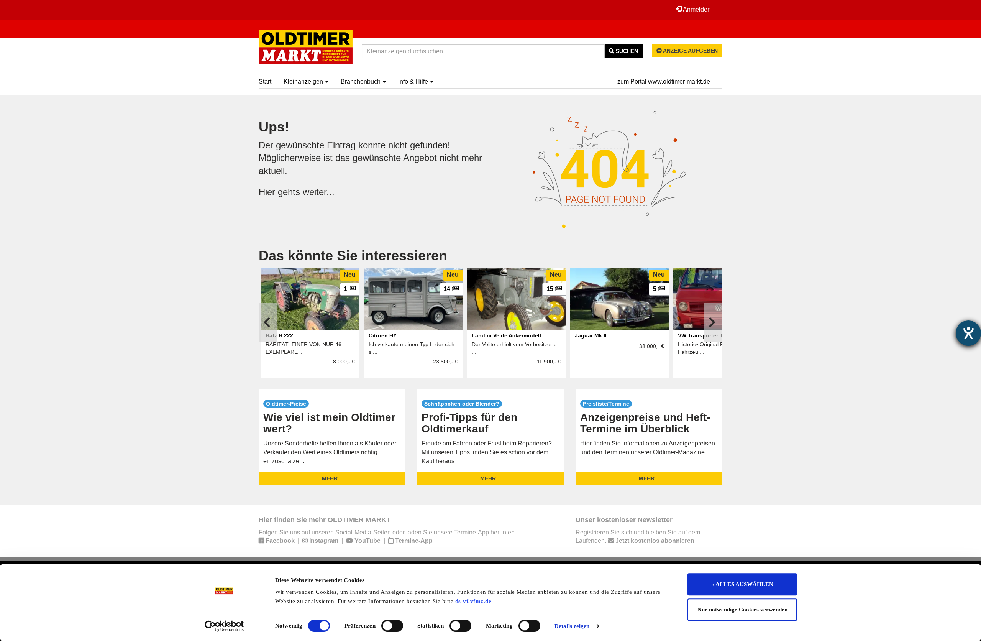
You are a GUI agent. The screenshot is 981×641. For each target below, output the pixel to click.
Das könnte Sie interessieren (353, 255)
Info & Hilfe (414, 81)
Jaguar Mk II (591, 335)
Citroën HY (383, 335)
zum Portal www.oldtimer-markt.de (663, 81)
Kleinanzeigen (304, 81)
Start (265, 81)
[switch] (392, 626)
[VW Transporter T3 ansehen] (722, 299)
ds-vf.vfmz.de (473, 601)
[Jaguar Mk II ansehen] (619, 299)
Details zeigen (571, 626)
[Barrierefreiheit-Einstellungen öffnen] (968, 333)
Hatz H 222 (279, 335)
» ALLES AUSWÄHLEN (742, 584)
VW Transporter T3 (702, 335)
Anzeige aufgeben (690, 51)
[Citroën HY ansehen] (413, 299)
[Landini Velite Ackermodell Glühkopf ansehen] (516, 299)
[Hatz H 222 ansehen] (310, 299)
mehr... (332, 478)
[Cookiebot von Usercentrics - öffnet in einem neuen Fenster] (224, 626)
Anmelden (696, 9)
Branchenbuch (361, 81)
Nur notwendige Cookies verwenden (742, 609)
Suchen (626, 51)
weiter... (319, 192)
